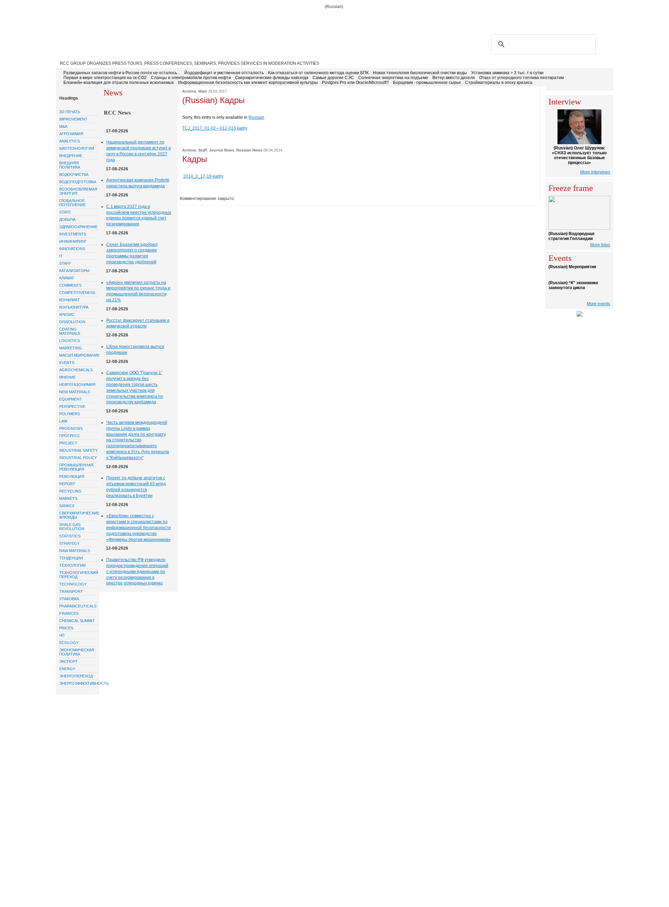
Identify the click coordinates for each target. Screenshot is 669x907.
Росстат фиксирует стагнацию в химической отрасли (137, 323)
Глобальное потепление (72, 203)
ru (596, 17)
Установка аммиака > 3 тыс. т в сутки (507, 72)
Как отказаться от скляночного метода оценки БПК (318, 72)
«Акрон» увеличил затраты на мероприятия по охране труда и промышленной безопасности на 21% (138, 291)
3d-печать (69, 112)
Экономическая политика (76, 652)
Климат (66, 278)
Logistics (69, 341)
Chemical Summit (77, 621)
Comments (70, 285)
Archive (189, 91)
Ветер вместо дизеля (453, 77)
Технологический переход (78, 575)
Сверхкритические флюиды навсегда (271, 77)
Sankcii (66, 506)
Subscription (124, 18)
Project (68, 443)
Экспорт (68, 661)
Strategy (69, 543)
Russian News (249, 150)
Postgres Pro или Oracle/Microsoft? (355, 82)
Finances (68, 613)
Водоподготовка (77, 182)
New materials (74, 392)
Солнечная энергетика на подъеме (393, 77)
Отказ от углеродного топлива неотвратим (521, 77)
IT (61, 256)
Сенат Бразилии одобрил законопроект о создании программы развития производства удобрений (131, 253)
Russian (256, 117)
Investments (72, 234)
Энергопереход (76, 676)
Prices (66, 628)
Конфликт (69, 300)
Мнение (67, 377)
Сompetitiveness (77, 292)
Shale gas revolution (71, 526)
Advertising (161, 18)
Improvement (73, 119)
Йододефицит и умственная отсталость (224, 72)
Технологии (72, 565)
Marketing (70, 348)
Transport (71, 591)
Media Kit (250, 18)
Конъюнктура (74, 307)
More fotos (600, 244)
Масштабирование (78, 355)
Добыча (67, 219)
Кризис (67, 314)
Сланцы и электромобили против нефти (191, 77)
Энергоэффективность (78, 683)
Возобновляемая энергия (78, 191)
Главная (70, 18)
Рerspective (72, 406)
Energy (67, 669)
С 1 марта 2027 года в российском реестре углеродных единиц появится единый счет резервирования (138, 215)
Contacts (193, 18)
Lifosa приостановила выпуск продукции (135, 349)
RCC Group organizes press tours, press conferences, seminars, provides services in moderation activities (189, 63)
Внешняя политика (69, 165)
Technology (72, 584)
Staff (65, 263)
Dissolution (72, 322)
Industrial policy (78, 458)
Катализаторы (74, 271)
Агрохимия (71, 134)
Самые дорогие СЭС (333, 77)
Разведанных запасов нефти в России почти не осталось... (121, 72)
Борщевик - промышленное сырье (427, 82)
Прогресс (69, 436)
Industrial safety (78, 450)
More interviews (595, 172)
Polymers (69, 414)
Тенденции (71, 558)
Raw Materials (74, 551)
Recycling (70, 491)
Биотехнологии (76, 148)
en (607, 17)
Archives (222, 18)
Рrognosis (71, 428)
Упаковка (69, 599)
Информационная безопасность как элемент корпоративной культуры (248, 82)
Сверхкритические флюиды (78, 515)
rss (574, 17)
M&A (63, 126)
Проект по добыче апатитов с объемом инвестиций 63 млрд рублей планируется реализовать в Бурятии (136, 486)
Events (66, 363)
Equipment (70, 399)
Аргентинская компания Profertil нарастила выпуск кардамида (137, 183)
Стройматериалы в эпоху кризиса (498, 82)
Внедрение (70, 156)
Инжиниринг (73, 241)
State (65, 212)
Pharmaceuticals (78, 606)
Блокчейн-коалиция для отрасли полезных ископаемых (118, 82)
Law (63, 421)
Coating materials (69, 331)
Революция (71, 476)
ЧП (61, 635)
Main (202, 91)
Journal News (221, 150)
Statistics (69, 536)
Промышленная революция (76, 467)
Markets (68, 498)
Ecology (68, 643)
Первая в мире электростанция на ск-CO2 (105, 77)
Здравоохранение (78, 227)
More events (598, 303)
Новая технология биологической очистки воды (420, 72)
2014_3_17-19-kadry (203, 176)
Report (67, 484)
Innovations (72, 249)
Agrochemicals (76, 370)
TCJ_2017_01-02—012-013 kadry (214, 128)
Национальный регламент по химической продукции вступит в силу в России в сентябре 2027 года (138, 151)
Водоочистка (74, 174)
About (94, 18)
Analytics (69, 141)
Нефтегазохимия (77, 384)
